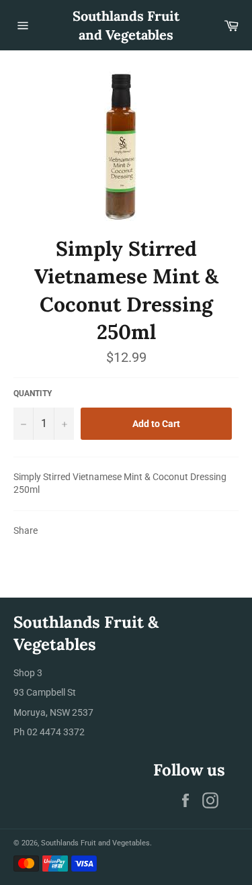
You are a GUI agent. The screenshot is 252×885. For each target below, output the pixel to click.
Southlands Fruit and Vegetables (126, 25)
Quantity (32, 393)
